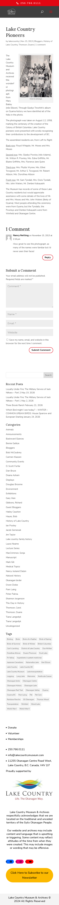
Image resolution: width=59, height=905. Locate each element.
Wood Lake (35, 704)
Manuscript (11, 557)
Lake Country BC (26, 667)
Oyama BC (11, 695)
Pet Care (38, 695)
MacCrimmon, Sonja (15, 552)
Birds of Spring (45, 639)
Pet (31, 695)
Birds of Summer (13, 644)
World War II (24, 709)
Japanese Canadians (15, 662)
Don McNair (47, 648)
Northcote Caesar (45, 676)
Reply (48, 257)
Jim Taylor (10, 534)
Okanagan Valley (33, 690)
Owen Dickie (12, 584)
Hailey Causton (13, 511)
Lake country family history (19, 539)
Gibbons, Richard (14, 502)
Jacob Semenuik (13, 530)
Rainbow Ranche (13, 699)
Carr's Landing (13, 648)
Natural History (13, 575)
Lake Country (12, 667)
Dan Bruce (11, 470)
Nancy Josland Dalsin (16, 571)
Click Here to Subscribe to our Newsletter (29, 875)
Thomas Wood (43, 699)
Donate (12, 727)
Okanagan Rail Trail (15, 690)
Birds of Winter (29, 644)
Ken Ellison (46, 662)
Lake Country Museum (15, 671)
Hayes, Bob (11, 516)
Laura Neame (12, 543)
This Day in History (15, 603)
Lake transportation (34, 671)
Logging (10, 676)
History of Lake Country (17, 520)
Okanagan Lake (30, 685)
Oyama (45, 690)
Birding (10, 639)
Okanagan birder (14, 580)
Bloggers (38, 41)
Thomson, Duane (26, 44)
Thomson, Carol (13, 607)
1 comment (41, 44)
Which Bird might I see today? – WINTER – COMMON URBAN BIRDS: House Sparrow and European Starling (28, 413)
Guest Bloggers (13, 507)
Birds (18, 639)
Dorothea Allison (13, 653)
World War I (12, 709)
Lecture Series (12, 548)
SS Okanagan (28, 699)
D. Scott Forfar (13, 466)
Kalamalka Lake (32, 662)
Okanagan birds (13, 681)
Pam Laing (11, 589)
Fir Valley (10, 658)
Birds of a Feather (30, 639)
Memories (31, 676)
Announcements (13, 434)
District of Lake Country (30, 648)
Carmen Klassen (13, 457)
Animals (10, 429)
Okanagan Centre (30, 681)
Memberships (15, 739)
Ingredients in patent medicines (29, 658)
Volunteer (13, 733)
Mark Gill (10, 562)
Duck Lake (43, 653)
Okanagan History (14, 685)
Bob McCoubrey (13, 452)
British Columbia (44, 644)
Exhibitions (11, 493)
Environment (12, 489)
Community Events (15, 461)
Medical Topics (13, 566)
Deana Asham (12, 475)
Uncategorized (13, 626)
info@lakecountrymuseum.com (26, 755)
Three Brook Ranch (15, 405)
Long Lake (21, 676)
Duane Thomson (29, 653)
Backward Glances (15, 438)
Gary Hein (10, 498)
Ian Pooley (11, 525)
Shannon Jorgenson (15, 598)
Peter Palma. (12, 594)
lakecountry (14, 41)
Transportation (12, 704)
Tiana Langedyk (13, 616)
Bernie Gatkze (12, 443)
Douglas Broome (14, 484)
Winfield (24, 704)
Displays (10, 479)
